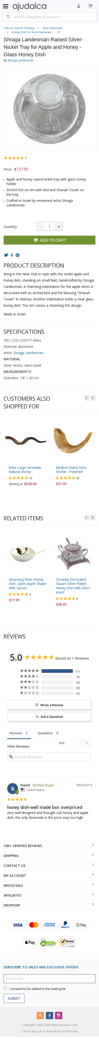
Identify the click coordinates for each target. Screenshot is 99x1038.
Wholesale (13, 885)
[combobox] (49, 16)
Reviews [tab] (16, 733)
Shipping (11, 855)
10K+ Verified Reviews (23, 845)
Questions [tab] (45, 733)
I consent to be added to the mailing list (37, 989)
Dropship (12, 905)
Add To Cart (53, 240)
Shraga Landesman (21, 60)
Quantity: (11, 226)
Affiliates (12, 895)
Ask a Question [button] (52, 717)
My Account (15, 875)
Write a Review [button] (51, 705)
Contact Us (14, 865)
